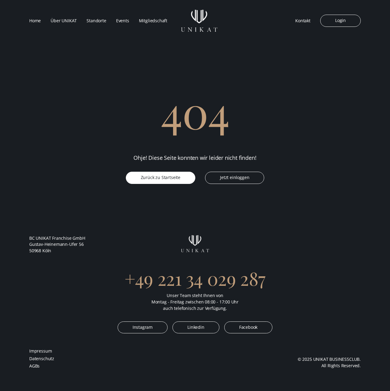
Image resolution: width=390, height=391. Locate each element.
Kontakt (302, 20)
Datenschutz (41, 358)
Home (35, 20)
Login (340, 20)
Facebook (248, 327)
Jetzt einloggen (234, 177)
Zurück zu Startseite (160, 177)
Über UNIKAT (64, 20)
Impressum (40, 351)
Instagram (143, 327)
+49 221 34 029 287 (195, 278)
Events (122, 20)
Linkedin (195, 327)
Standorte (96, 20)
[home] (199, 21)
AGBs (34, 366)
